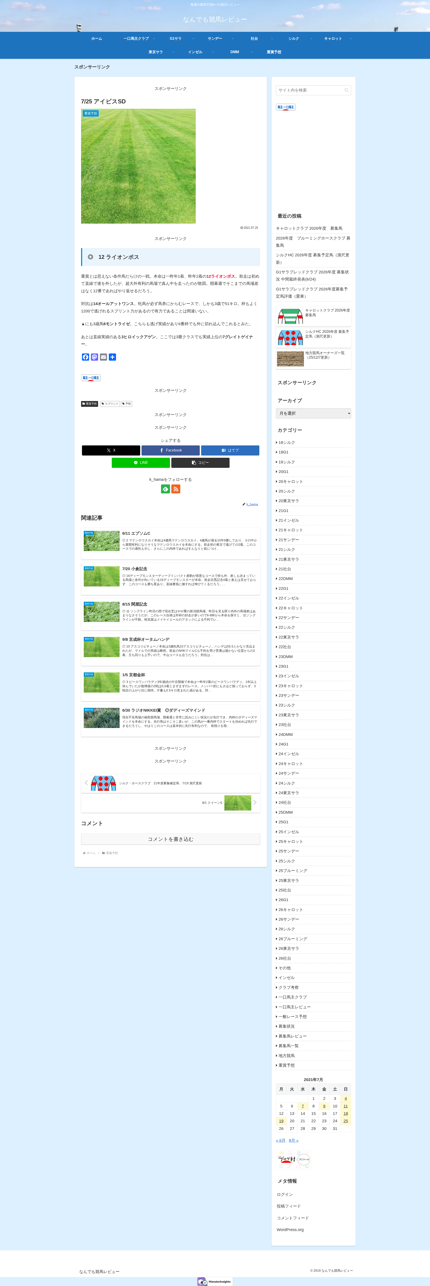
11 (346, 1106)
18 (346, 1113)
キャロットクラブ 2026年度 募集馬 (309, 228)
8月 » (294, 1140)
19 (281, 1121)
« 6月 (281, 1140)
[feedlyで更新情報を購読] (165, 488)
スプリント (111, 403)
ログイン (285, 1194)
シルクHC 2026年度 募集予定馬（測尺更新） (312, 258)
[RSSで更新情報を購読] (175, 488)
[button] (200, 463)
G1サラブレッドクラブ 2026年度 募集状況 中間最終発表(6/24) (312, 275)
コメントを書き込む (171, 839)
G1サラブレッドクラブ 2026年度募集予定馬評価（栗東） (312, 293)
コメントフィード (293, 1218)
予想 (128, 403)
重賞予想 (91, 403)
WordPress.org (290, 1229)
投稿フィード (289, 1206)
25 (346, 1121)
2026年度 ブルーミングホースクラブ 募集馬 (313, 242)
